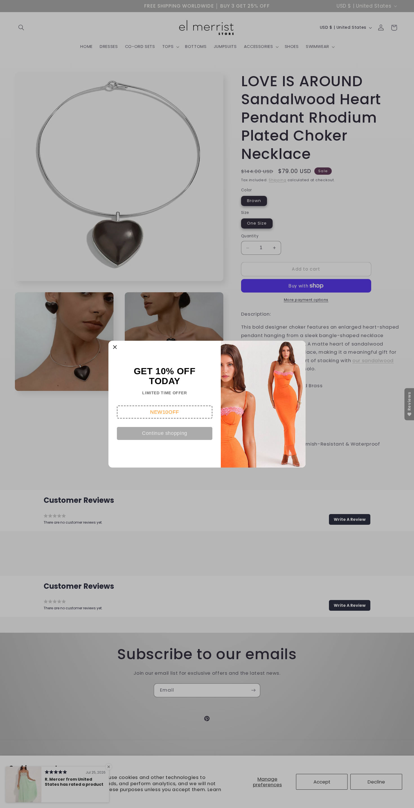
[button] (164, 412)
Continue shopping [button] (164, 433)
